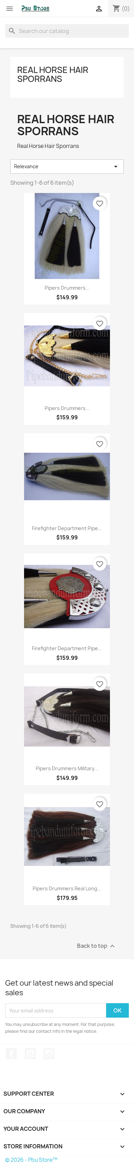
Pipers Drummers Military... (67, 768)
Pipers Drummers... (67, 288)
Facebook (11, 1053)
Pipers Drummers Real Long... (67, 888)
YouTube (30, 1053)
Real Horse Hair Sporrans (52, 74)
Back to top (96, 946)
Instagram (49, 1053)
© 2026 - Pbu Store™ (31, 1159)
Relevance (67, 166)
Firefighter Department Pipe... (67, 528)
